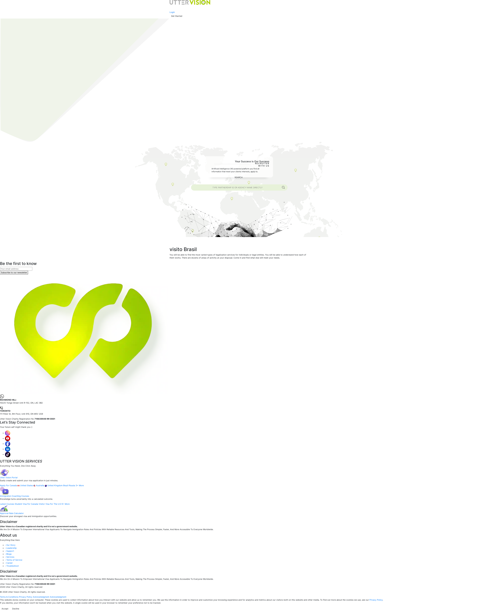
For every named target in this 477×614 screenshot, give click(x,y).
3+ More (80, 485)
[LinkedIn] (7, 449)
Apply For (5, 485)
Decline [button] (15, 608)
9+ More (65, 504)
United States (27, 485)
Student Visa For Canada (27, 504)
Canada (14, 485)
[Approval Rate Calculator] (4, 508)
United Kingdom (55, 485)
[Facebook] (7, 443)
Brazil (66, 485)
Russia (72, 485)
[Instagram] (7, 433)
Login (172, 12)
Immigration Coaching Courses (14, 496)
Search (239, 177)
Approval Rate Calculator (12, 513)
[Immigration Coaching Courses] (4, 490)
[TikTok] (7, 454)
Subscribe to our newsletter (14, 272)
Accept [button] (5, 608)
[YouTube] (7, 438)
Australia (40, 485)
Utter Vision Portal (9, 477)
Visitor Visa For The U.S (50, 504)
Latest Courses (7, 504)
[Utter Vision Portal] (4, 472)
